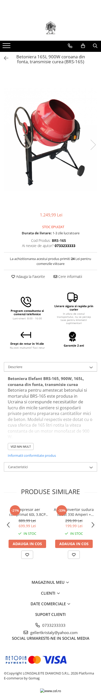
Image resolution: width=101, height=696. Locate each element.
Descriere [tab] (15, 366)
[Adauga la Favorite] (27, 555)
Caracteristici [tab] (18, 467)
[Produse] (7, 47)
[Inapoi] (4, 58)
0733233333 (53, 625)
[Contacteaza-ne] (70, 46)
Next (93, 144)
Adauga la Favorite (30, 276)
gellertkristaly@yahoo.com (53, 632)
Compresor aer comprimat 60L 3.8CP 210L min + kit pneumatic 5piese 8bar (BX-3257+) (27, 512)
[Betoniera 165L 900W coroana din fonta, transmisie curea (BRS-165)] (50, 139)
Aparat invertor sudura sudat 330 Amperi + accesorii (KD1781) (74, 512)
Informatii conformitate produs (32, 455)
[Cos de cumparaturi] (83, 46)
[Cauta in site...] (95, 46)
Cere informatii (69, 276)
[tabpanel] (50, 139)
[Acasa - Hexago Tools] (50, 28)
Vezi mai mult (21, 446)
